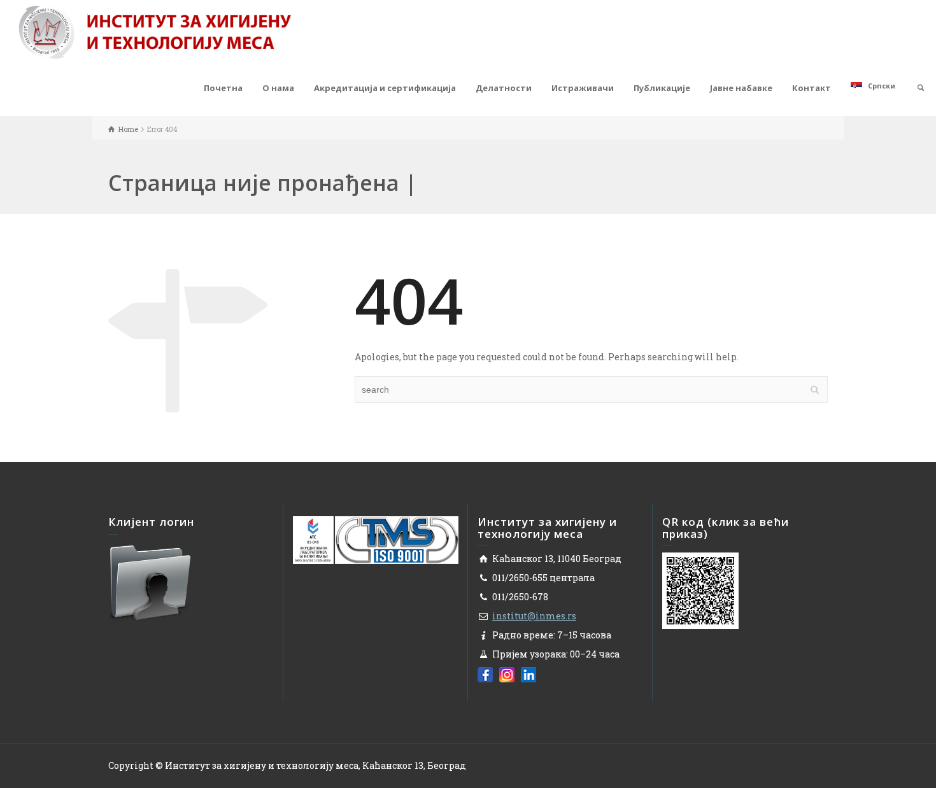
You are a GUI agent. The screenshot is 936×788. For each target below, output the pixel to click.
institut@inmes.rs (534, 616)
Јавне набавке (741, 88)
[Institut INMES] (155, 31)
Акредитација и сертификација (385, 88)
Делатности (504, 88)
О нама (278, 88)
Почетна (223, 88)
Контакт (811, 88)
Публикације (662, 88)
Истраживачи (582, 88)
